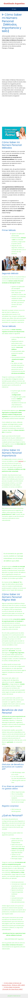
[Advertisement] (14, 65)
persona (20, 461)
